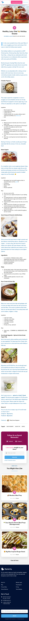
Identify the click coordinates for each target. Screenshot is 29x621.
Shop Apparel (19, 584)
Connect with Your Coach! (16, 2)
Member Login (19, 582)
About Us (3, 582)
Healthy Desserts (10, 426)
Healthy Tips (17, 426)
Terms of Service (4, 589)
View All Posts (14, 560)
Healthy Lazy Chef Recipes (19, 36)
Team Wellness (19, 589)
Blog (2, 584)
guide (16, 181)
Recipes (23, 426)
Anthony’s (18, 115)
